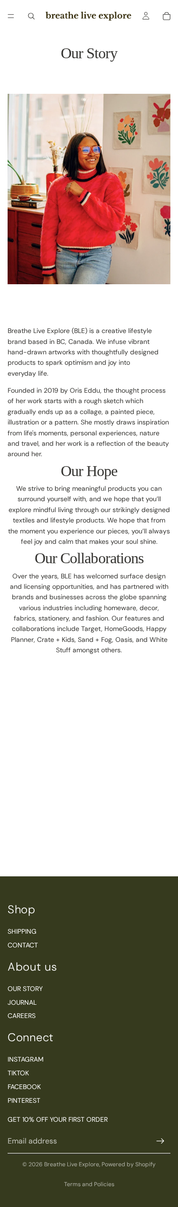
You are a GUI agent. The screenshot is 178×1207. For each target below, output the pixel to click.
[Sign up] (160, 1141)
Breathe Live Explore (71, 1164)
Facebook (24, 1086)
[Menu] (11, 16)
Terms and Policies (89, 1184)
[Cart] (166, 16)
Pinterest (24, 1100)
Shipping (22, 931)
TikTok (18, 1073)
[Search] (31, 16)
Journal (22, 1002)
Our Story (25, 988)
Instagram (26, 1059)
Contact (23, 945)
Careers (22, 1016)
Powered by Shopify (129, 1164)
